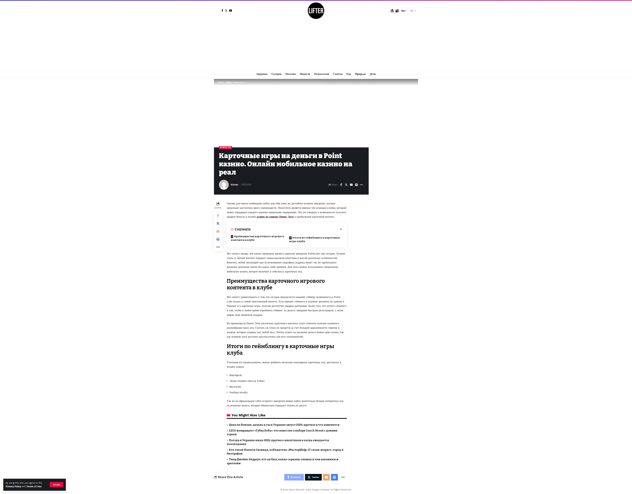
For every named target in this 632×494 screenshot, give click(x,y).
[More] (361, 184)
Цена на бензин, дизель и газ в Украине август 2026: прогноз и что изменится (284, 424)
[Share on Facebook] (341, 184)
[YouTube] (230, 10)
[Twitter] (226, 10)
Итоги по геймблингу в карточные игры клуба (314, 239)
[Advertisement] (316, 46)
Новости (225, 147)
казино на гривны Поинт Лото (275, 216)
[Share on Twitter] (346, 184)
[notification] (392, 10)
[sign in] (217, 11)
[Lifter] (316, 10)
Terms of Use (33, 486)
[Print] (356, 184)
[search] (397, 10)
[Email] (351, 184)
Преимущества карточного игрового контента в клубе (257, 238)
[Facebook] (222, 10)
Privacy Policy (13, 486)
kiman (234, 184)
